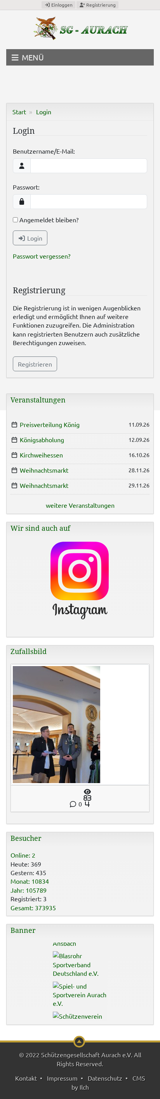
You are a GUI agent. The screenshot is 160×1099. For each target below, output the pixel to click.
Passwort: (26, 187)
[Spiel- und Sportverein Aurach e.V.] (80, 990)
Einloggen (61, 5)
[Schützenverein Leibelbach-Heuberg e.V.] (80, 1020)
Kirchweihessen (41, 455)
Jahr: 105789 (28, 890)
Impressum (62, 1078)
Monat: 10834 (29, 881)
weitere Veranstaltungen (80, 505)
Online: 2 (22, 855)
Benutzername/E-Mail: (44, 151)
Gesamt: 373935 (33, 907)
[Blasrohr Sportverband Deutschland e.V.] (80, 960)
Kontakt (26, 1078)
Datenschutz (105, 1078)
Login (43, 111)
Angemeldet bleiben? (48, 219)
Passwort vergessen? (41, 256)
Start (19, 111)
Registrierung (100, 5)
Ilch (84, 1087)
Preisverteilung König (50, 424)
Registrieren (35, 364)
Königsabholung (42, 439)
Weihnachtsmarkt (44, 470)
